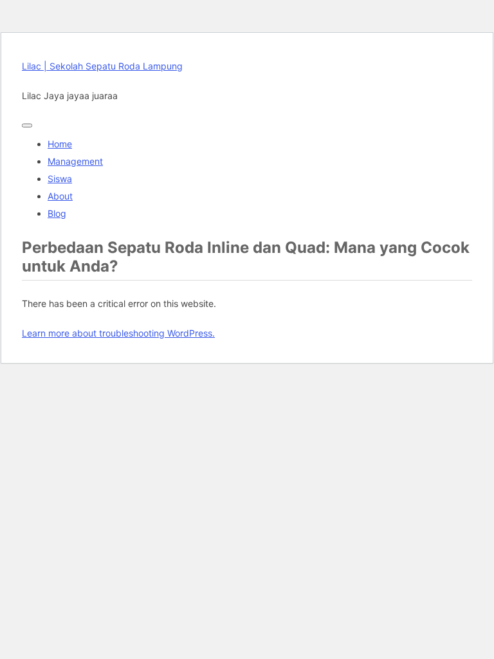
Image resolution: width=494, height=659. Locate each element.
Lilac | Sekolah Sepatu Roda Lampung (102, 65)
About (60, 195)
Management (75, 161)
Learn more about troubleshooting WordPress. (118, 333)
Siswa (60, 178)
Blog (57, 213)
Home (60, 143)
